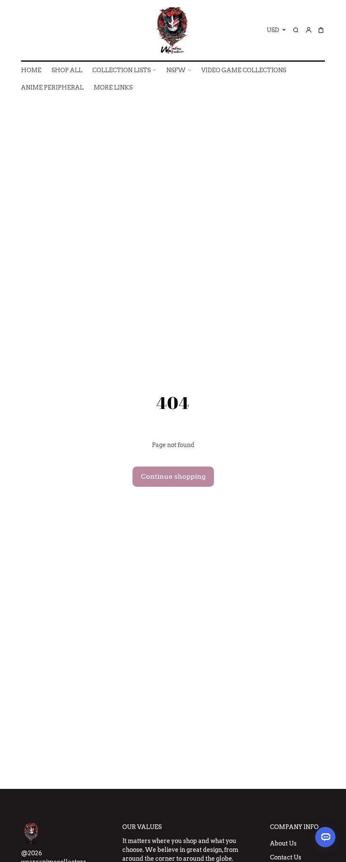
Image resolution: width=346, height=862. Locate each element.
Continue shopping (173, 476)
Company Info (294, 827)
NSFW (176, 70)
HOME (31, 70)
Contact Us (285, 857)
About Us (283, 843)
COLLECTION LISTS (121, 70)
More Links (113, 87)
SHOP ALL (66, 70)
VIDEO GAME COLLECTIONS (243, 70)
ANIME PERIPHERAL (52, 87)
